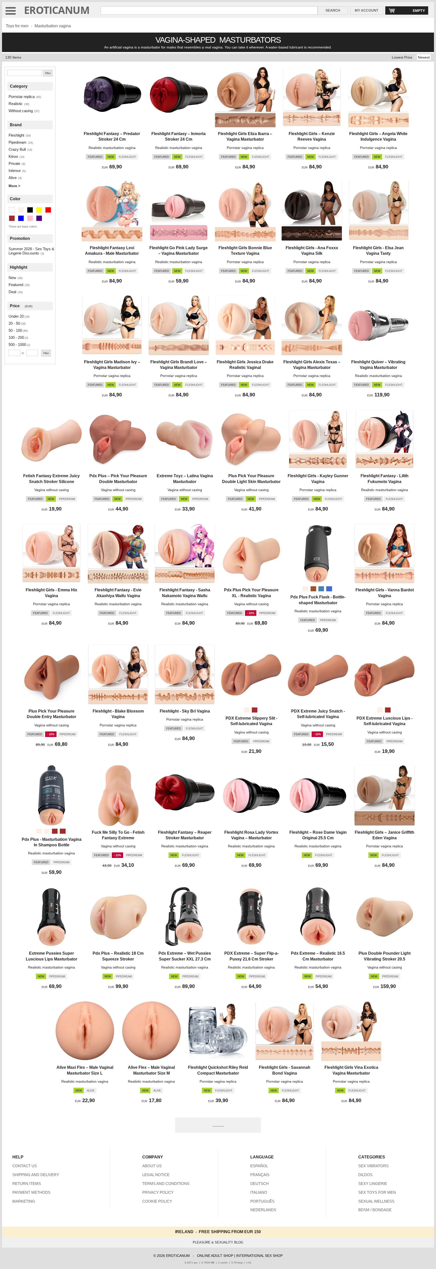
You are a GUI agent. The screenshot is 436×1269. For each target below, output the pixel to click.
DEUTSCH (259, 1183)
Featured (16, 285)
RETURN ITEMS (26, 1183)
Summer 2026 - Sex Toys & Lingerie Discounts (31, 251)
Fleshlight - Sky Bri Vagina (185, 711)
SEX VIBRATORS (373, 1166)
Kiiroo (13, 156)
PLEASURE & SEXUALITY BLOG (218, 1242)
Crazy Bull (17, 149)
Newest (424, 57)
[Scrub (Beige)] (39, 831)
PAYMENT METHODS (31, 1192)
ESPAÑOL (259, 1166)
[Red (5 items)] (48, 210)
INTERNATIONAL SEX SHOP (259, 1256)
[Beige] (305, 588)
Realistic (16, 103)
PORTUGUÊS (262, 1201)
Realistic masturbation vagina (112, 148)
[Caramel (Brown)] (254, 710)
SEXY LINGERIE (372, 1183)
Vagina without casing (51, 490)
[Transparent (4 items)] (12, 210)
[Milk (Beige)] (47, 831)
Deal (12, 292)
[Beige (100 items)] (21, 210)
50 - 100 (15, 330)
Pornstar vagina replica (245, 148)
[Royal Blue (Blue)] (329, 588)
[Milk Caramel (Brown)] (62, 831)
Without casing (21, 111)
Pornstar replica (22, 96)
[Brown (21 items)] (12, 218)
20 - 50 (14, 323)
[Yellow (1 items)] (39, 210)
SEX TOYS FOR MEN (377, 1192)
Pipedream (17, 142)
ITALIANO (258, 1192)
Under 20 (16, 316)
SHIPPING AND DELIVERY (35, 1175)
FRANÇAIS (259, 1175)
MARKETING (23, 1201)
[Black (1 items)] (30, 210)
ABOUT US (152, 1166)
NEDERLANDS (263, 1210)
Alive (13, 177)
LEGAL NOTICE (156, 1175)
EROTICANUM (57, 10)
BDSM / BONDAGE (375, 1210)
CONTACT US (24, 1166)
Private (14, 163)
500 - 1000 (17, 344)
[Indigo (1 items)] (39, 218)
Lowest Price (402, 57)
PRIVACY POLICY (158, 1192)
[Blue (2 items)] (21, 218)
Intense (15, 170)
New (12, 277)
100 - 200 (16, 337)
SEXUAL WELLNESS (376, 1201)
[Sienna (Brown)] (313, 588)
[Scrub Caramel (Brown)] (55, 831)
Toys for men (17, 26)
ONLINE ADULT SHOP (215, 1256)
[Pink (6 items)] (30, 218)
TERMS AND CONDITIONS (165, 1183)
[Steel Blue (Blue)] (321, 588)
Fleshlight (16, 135)
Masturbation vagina (53, 26)
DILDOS (365, 1175)
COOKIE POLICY (157, 1201)
